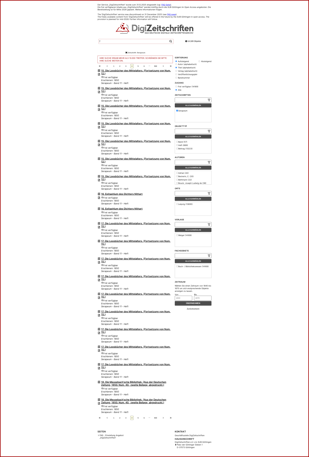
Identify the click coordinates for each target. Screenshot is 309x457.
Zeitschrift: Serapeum (136, 53)
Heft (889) (183, 145)
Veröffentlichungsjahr (187, 74)
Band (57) (182, 142)
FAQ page (171, 14)
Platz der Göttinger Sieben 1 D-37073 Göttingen (190, 446)
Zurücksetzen (193, 309)
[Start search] (171, 41)
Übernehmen (193, 303)
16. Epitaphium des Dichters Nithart (122, 194)
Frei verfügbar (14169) (187, 86)
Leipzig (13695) (185, 204)
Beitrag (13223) (185, 148)
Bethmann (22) (185, 180)
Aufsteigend (183, 61)
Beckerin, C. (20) (186, 176)
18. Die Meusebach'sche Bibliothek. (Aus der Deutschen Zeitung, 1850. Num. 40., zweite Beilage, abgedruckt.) (133, 383)
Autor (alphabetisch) (187, 64)
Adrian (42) (183, 173)
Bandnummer (183, 78)
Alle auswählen (193, 105)
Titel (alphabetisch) (186, 67)
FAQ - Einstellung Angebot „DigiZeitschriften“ (112, 436)
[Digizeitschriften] (154, 28)
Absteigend (205, 61)
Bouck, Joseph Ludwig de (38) (192, 183)
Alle (179, 90)
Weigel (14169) (185, 235)
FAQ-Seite (165, 5)
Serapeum (182, 110)
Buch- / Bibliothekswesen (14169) (193, 266)
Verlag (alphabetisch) (187, 71)
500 (155, 66)
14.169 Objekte (194, 41)
